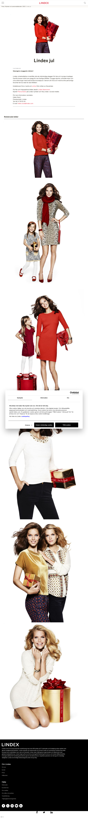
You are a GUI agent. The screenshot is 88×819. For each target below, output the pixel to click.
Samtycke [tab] (20, 398)
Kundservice (5, 787)
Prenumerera (22, 92)
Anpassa (27, 425)
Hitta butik (4, 785)
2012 (24, 6)
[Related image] (44, 149)
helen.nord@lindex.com (25, 103)
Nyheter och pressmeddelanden (13, 6)
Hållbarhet (4, 775)
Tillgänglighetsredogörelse (9, 799)
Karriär (3, 770)
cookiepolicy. (25, 416)
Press (3, 6)
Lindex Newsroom (44, 90)
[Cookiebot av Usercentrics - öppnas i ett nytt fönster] (71, 393)
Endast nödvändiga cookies (44, 425)
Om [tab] (68, 398)
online (34, 86)
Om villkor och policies (8, 793)
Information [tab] (44, 398)
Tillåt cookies (67, 425)
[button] (3, 3)
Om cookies (5, 790)
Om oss (4, 767)
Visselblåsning (5, 796)
